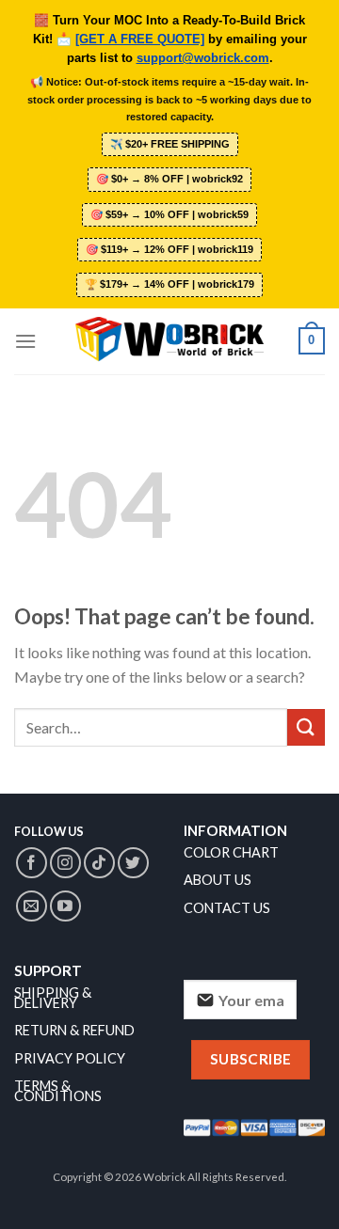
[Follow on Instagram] (65, 862)
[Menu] (25, 341)
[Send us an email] (31, 906)
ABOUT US (217, 880)
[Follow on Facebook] (31, 862)
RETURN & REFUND (74, 1030)
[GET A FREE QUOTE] (139, 39)
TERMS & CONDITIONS (58, 1091)
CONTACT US (227, 908)
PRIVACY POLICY (69, 1058)
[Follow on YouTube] (65, 906)
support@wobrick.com (203, 58)
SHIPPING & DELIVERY (52, 998)
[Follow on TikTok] (99, 862)
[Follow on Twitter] (133, 862)
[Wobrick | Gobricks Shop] (169, 340)
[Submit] (306, 727)
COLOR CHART (231, 852)
